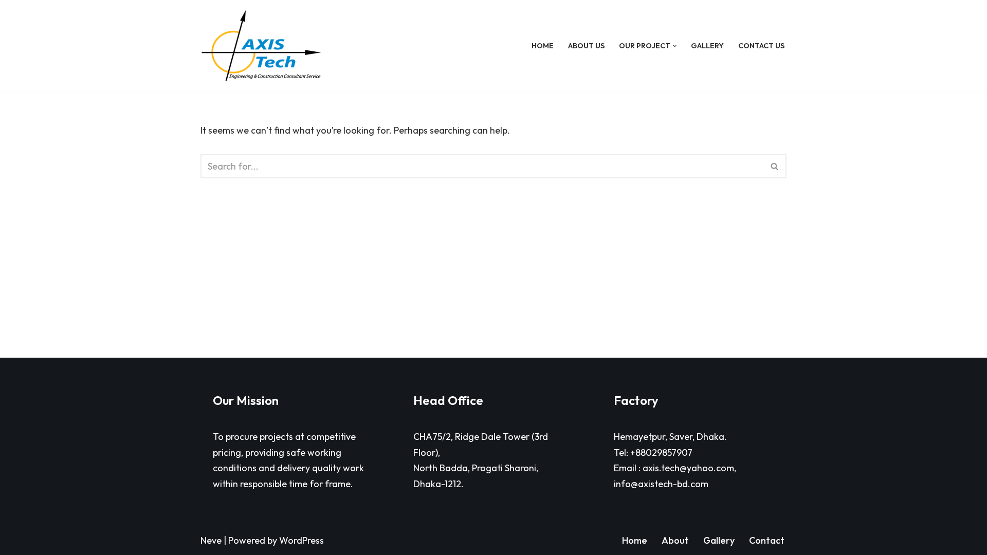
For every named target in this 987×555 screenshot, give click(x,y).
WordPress (301, 540)
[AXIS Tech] (261, 46)
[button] (675, 46)
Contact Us (761, 45)
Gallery (707, 45)
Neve (211, 540)
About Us (586, 45)
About (675, 540)
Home (543, 45)
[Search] (775, 166)
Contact (766, 540)
